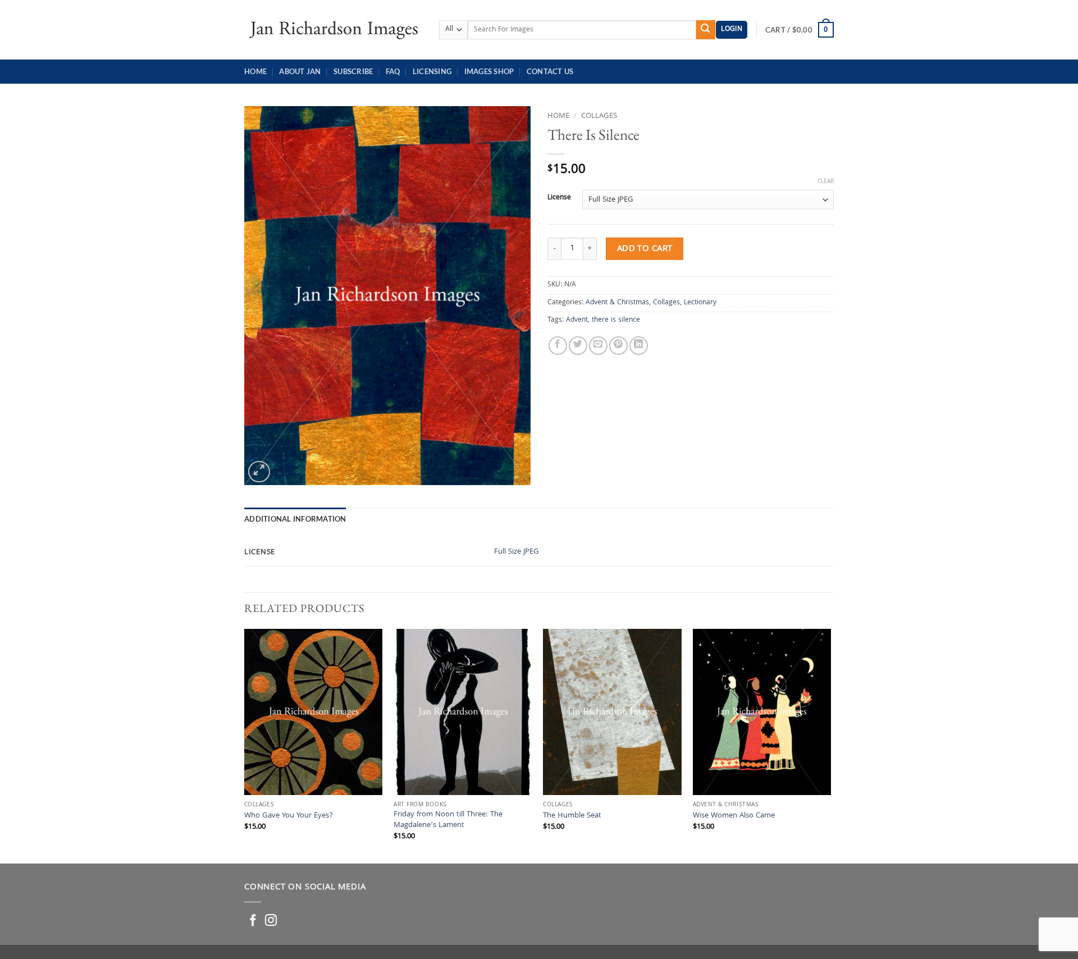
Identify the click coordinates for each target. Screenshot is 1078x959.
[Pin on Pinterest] (618, 345)
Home (255, 71)
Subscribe (353, 71)
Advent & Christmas (617, 303)
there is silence (616, 320)
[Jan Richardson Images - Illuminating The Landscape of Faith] (333, 29)
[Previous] (244, 745)
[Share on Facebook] (558, 345)
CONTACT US (550, 71)
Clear (825, 182)
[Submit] (705, 29)
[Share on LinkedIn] (638, 345)
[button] (731, 30)
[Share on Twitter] (578, 345)
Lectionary (700, 303)
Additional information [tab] (295, 518)
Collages (599, 116)
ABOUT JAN (300, 71)
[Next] (830, 745)
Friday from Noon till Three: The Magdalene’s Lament (448, 820)
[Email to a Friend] (598, 345)
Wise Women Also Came (734, 816)
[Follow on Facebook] (253, 921)
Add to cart (645, 249)
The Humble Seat (572, 816)
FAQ (393, 71)
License (559, 198)
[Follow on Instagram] (271, 921)
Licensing (432, 71)
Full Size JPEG (516, 552)
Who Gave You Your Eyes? (288, 816)
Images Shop (489, 71)
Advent (577, 320)
